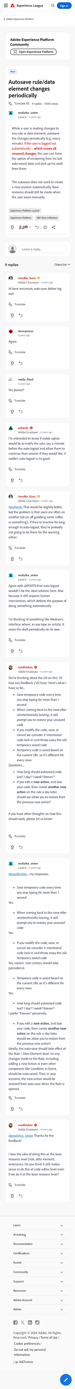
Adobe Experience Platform (20, 19)
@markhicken (18, 874)
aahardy (23, 427)
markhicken (25, 667)
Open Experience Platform (36, 52)
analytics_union (28, 112)
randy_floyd (25, 379)
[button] (21, 104)
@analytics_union (21, 1135)
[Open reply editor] (37, 249)
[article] (37, 297)
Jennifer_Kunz (27, 278)
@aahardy (15, 507)
